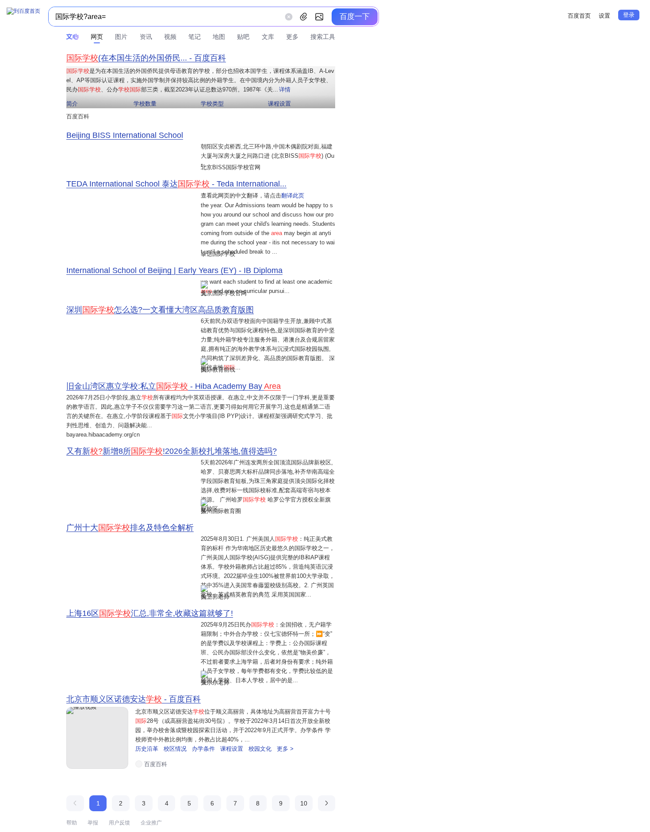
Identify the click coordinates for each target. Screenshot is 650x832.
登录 (629, 14)
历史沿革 (147, 748)
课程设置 (232, 748)
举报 (93, 823)
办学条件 (204, 748)
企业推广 (151, 823)
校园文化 (261, 748)
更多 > (285, 748)
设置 (604, 15)
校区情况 (176, 748)
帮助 (71, 823)
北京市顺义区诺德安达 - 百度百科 (133, 699)
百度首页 (579, 15)
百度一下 (355, 16)
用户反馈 (119, 823)
